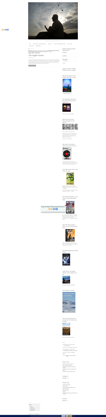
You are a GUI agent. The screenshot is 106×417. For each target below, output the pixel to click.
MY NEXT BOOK (69, 43)
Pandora (64, 391)
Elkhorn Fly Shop (66, 390)
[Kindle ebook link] (66, 159)
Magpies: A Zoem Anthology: (71, 355)
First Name (64, 52)
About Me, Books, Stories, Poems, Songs (39, 43)
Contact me (50, 43)
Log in (31, 406)
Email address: (65, 59)
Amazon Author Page (66, 384)
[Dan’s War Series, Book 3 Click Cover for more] (70, 178)
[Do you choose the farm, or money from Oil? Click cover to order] (66, 335)
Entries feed (32, 407)
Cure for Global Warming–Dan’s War (59, 43)
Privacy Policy (31, 45)
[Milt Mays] (53, 38)
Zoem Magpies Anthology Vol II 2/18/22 (70, 350)
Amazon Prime (65, 386)
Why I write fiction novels (67, 365)
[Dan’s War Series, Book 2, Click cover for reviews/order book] (70, 235)
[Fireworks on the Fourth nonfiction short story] (70, 129)
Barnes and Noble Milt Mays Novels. (69, 387)
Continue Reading (32, 65)
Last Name (64, 55)
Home (30, 43)
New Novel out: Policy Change (68, 363)
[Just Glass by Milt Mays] (66, 112)
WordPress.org (32, 410)
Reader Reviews (38, 45)
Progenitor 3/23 (67, 345)
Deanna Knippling (66, 388)
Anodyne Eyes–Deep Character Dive (69, 371)
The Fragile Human (36, 55)
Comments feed (32, 408)
